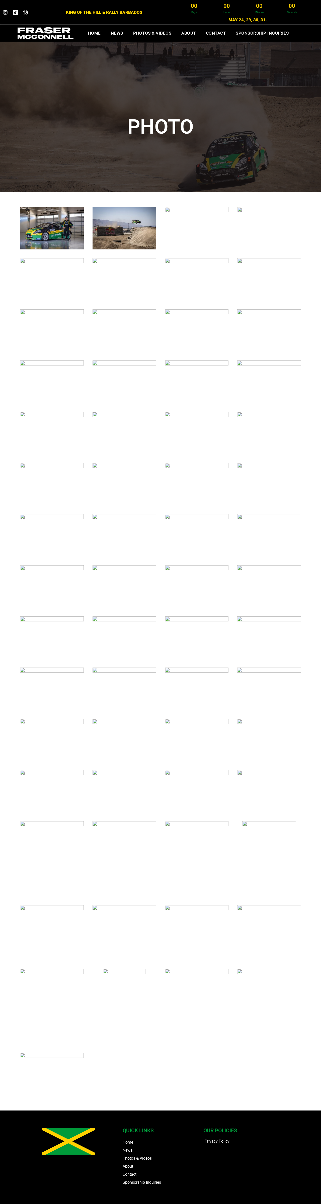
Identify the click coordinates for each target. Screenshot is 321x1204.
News (117, 33)
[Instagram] (5, 13)
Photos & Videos (152, 33)
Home (94, 33)
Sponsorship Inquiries (262, 33)
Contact (216, 33)
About (188, 33)
